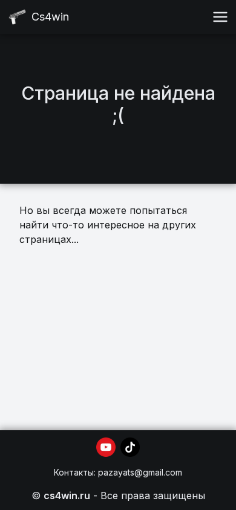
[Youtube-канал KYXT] (106, 447)
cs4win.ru (67, 495)
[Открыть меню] (220, 16)
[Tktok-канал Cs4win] (130, 447)
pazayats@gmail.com (140, 472)
